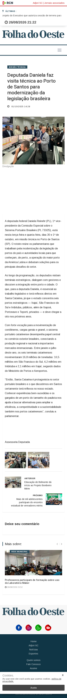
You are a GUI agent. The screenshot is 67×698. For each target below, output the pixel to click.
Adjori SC (37, 3)
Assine (33, 668)
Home (34, 641)
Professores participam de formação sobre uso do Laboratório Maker (32, 581)
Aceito (33, 687)
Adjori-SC (33, 645)
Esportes (33, 653)
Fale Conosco (33, 664)
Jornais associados (54, 3)
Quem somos (33, 660)
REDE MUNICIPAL (19, 551)
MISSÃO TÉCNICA (17, 67)
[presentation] (57, 544)
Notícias (33, 649)
